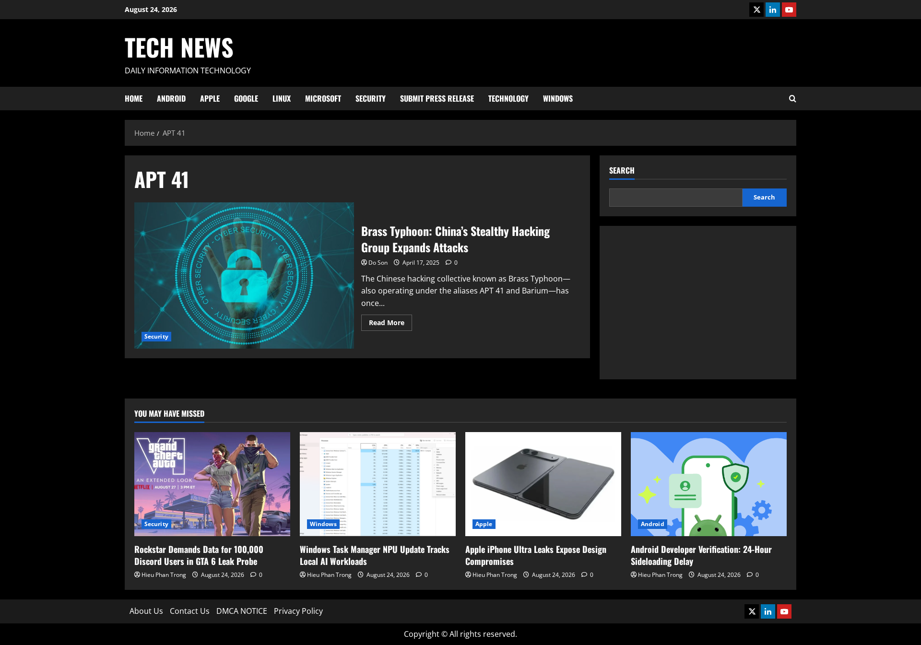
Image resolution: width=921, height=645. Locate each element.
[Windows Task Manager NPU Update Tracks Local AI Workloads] (378, 484)
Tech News (179, 46)
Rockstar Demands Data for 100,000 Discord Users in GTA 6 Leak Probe (198, 555)
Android (171, 98)
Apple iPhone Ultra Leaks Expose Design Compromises (535, 555)
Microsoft (323, 98)
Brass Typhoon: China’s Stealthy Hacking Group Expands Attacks (244, 275)
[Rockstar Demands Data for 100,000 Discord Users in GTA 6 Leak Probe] (212, 484)
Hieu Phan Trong (164, 575)
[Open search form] (792, 98)
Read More (390, 324)
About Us (146, 611)
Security (370, 98)
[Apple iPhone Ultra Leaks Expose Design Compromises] (543, 484)
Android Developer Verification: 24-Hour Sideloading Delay (701, 555)
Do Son (378, 262)
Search (622, 170)
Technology (508, 98)
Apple (210, 98)
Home (133, 98)
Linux (281, 98)
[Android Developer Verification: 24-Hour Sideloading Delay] (709, 484)
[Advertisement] (698, 302)
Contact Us (190, 611)
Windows (558, 98)
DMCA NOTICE (241, 611)
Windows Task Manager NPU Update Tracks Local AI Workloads (374, 555)
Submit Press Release (437, 98)
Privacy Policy (298, 611)
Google (246, 98)
